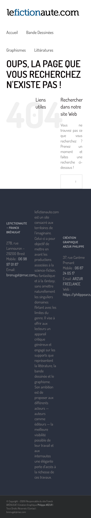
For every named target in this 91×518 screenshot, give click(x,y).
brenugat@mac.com (20, 274)
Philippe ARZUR (44, 504)
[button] (63, 49)
